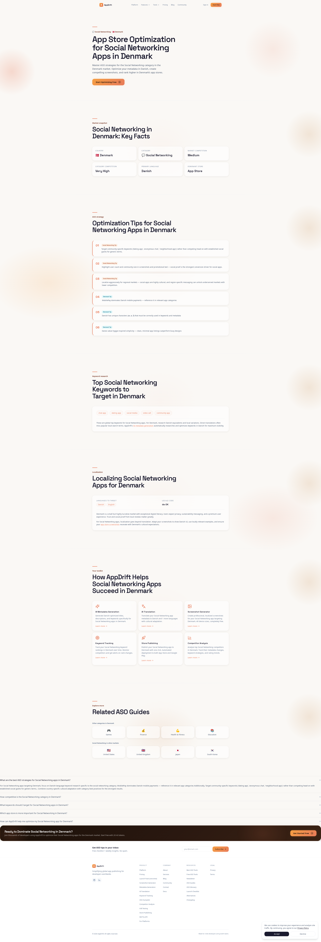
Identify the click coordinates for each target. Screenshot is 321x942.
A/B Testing (143, 908)
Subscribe (219, 849)
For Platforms (144, 921)
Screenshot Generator (147, 883)
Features (144, 5)
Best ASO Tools (192, 870)
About (165, 870)
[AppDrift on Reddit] (94, 880)
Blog (172, 5)
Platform (134, 5)
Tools (155, 5)
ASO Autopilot (144, 900)
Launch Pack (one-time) (148, 878)
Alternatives (191, 896)
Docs (165, 891)
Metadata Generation (147, 887)
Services (166, 874)
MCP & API (143, 917)
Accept (277, 934)
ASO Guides (191, 883)
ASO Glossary (191, 887)
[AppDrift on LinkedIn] (99, 880)
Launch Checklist (193, 891)
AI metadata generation (143, 426)
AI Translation (144, 891)
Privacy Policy (303, 928)
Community (182, 5)
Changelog (191, 900)
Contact (166, 887)
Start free (216, 5)
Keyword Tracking (146, 896)
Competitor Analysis (146, 904)
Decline (303, 934)
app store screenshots (110, 524)
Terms (212, 874)
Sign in (205, 5)
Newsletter (191, 878)
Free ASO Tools (192, 874)
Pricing (165, 5)
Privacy (213, 870)
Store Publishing (145, 913)
